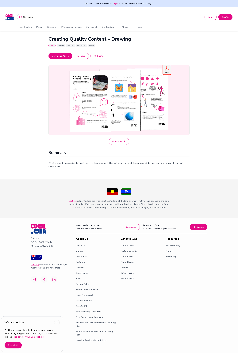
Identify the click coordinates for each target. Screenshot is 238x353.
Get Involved (108, 27)
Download (117, 141)
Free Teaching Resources (89, 311)
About (125, 27)
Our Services (127, 256)
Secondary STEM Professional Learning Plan (96, 324)
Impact (79, 251)
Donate (200, 227)
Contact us (131, 227)
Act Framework (84, 300)
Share (100, 55)
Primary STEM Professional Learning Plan (94, 333)
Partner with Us (129, 251)
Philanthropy (127, 262)
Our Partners (127, 245)
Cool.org (73, 200)
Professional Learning (71, 27)
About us (80, 245)
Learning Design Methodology (91, 340)
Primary (40, 27)
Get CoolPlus (82, 306)
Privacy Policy (83, 284)
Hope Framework (84, 295)
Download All (59, 55)
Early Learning (25, 27)
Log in (115, 3)
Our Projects (92, 27)
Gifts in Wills (127, 273)
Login (210, 17)
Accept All (13, 345)
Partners (80, 262)
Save (83, 55)
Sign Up (225, 17)
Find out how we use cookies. (28, 336)
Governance (82, 273)
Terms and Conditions (87, 289)
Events (138, 27)
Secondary (52, 27)
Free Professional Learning (89, 317)
